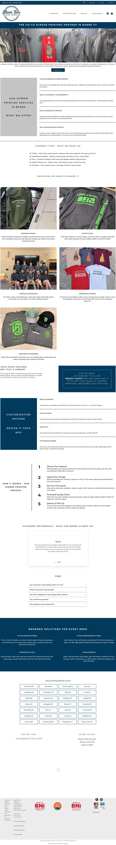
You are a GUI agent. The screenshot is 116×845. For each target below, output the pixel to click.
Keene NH (87, 686)
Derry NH (68, 692)
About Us (102, 2)
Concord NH (48, 686)
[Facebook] (96, 799)
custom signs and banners (92, 657)
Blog (6, 813)
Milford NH (28, 698)
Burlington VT (67, 698)
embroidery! (92, 640)
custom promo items (43, 657)
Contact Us (111, 2)
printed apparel (33, 640)
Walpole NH (87, 698)
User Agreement (17, 817)
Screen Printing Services (20, 821)
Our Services (7, 803)
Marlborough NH (68, 686)
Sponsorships (8, 815)
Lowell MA (87, 692)
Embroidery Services (19, 825)
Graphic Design (17, 803)
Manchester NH (29, 686)
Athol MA (68, 710)
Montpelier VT (28, 716)
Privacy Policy (17, 815)
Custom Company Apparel (20, 810)
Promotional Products (20, 830)
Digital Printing (17, 800)
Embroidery (16, 802)
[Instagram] (101, 799)
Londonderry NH (48, 692)
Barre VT (48, 710)
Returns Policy (17, 813)
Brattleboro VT (87, 716)
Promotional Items (18, 805)
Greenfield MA (87, 704)
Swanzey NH (29, 722)
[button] (39, 806)
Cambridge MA (29, 692)
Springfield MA (48, 704)
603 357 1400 (17, 3)
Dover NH (48, 716)
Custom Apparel (18, 834)
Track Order (92, 2)
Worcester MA (48, 698)
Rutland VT (67, 704)
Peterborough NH (48, 722)
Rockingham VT (68, 722)
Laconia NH (67, 716)
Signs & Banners (17, 808)
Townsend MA (87, 710)
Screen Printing (17, 807)
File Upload (7, 820)
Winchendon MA (29, 710)
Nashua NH (28, 704)
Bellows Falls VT (87, 722)
